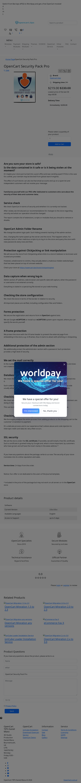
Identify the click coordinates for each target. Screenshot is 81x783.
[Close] (64, 364)
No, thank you (50, 410)
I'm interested (31, 410)
